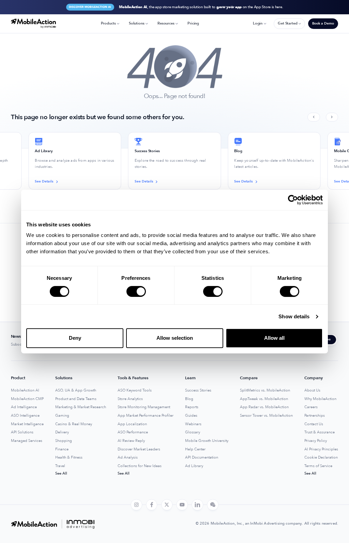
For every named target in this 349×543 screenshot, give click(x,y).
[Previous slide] (313, 117)
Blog (189, 399)
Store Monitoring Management (144, 407)
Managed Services (26, 441)
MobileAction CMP (27, 399)
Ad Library (194, 466)
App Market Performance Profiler (145, 416)
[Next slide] (332, 117)
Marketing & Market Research (80, 407)
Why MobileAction (320, 399)
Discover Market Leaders (139, 449)
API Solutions (22, 432)
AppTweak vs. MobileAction (264, 399)
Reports (191, 407)
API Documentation (201, 458)
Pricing (193, 23)
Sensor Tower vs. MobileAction (266, 416)
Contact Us (313, 424)
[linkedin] (197, 505)
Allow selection (174, 338)
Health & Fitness (68, 458)
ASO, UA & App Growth (75, 390)
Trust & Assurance (319, 432)
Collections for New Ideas (140, 466)
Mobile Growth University (206, 441)
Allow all (274, 338)
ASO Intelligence (25, 416)
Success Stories (198, 390)
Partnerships (314, 416)
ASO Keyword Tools (135, 390)
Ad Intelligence (24, 407)
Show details (293, 316)
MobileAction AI (25, 390)
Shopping (63, 441)
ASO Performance (133, 432)
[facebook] (151, 505)
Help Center (195, 449)
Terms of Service (318, 466)
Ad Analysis (128, 458)
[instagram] (136, 505)
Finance (62, 449)
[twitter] (167, 505)
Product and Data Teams (75, 399)
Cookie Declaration (321, 458)
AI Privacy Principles (321, 449)
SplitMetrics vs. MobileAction (265, 390)
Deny (75, 338)
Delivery (62, 432)
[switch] (136, 291)
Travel (60, 466)
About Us (312, 390)
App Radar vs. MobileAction (264, 407)
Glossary (192, 432)
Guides (191, 416)
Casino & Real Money (73, 424)
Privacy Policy (315, 441)
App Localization (132, 424)
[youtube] (182, 505)
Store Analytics (130, 399)
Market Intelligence (27, 424)
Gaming (62, 416)
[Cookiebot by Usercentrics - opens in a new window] (293, 200)
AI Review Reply (131, 441)
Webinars (193, 424)
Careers (311, 407)
